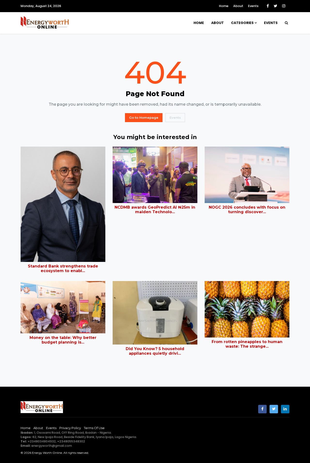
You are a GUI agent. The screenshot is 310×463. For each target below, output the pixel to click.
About (238, 6)
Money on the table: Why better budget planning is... (63, 340)
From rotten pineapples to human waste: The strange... (247, 344)
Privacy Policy (70, 428)
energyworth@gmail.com (51, 446)
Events (253, 6)
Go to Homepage (143, 117)
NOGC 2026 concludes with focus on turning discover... (247, 209)
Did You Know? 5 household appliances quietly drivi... (155, 351)
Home (223, 6)
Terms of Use (94, 428)
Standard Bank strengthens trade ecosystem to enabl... (63, 268)
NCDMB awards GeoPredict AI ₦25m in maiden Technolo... (155, 209)
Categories (242, 22)
